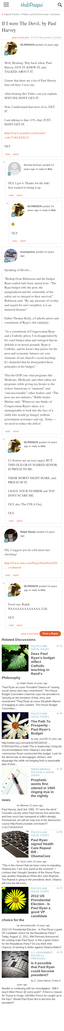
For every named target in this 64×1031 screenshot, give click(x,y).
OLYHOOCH (27, 44)
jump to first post (30, 633)
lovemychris (27, 252)
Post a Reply (50, 633)
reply (7, 154)
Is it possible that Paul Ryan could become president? (43, 969)
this (50, 169)
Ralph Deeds (28, 532)
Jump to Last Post (20, 37)
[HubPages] (32, 5)
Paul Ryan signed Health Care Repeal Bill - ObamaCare (42, 848)
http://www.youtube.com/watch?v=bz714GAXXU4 (25, 135)
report (16, 154)
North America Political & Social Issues (42, 772)
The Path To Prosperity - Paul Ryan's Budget (40, 727)
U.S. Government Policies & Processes (42, 955)
